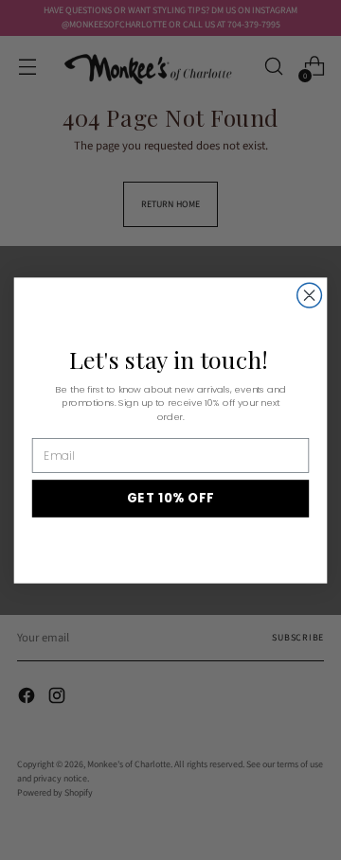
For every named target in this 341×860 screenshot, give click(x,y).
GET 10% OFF (171, 497)
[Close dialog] (309, 295)
